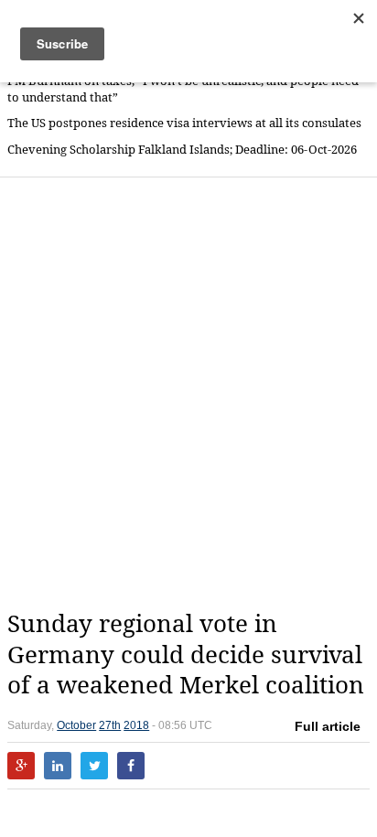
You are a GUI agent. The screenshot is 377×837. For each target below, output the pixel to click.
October (76, 725)
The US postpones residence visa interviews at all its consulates (184, 123)
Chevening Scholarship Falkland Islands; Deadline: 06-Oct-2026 (182, 149)
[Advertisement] (188, 393)
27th (110, 725)
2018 (136, 725)
